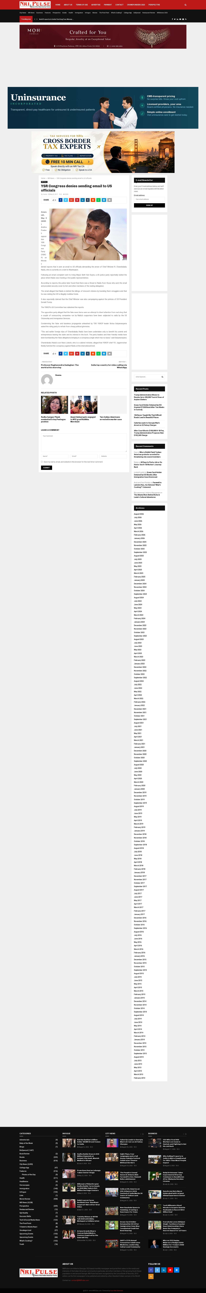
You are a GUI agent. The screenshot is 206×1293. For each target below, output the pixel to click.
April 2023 (138, 653)
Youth (22, 1244)
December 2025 (140, 542)
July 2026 (138, 517)
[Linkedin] (177, 19)
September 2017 (140, 886)
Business (39, 13)
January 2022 (139, 705)
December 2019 (140, 792)
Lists (21, 1195)
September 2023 (140, 636)
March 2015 (138, 991)
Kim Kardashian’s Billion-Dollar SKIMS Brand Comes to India (88, 1142)
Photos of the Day (29, 1175)
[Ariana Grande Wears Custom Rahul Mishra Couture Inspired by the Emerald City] (68, 1234)
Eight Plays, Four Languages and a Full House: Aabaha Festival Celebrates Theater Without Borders (130, 1158)
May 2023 (137, 650)
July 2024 (138, 601)
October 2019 (139, 799)
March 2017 (138, 907)
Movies (95, 13)
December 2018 (140, 834)
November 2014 (140, 1005)
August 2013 (139, 1057)
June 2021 (138, 730)
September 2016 (140, 928)
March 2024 (138, 615)
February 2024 (139, 618)
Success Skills (25, 1216)
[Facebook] (172, 19)
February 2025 (139, 577)
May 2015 (137, 984)
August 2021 (139, 723)
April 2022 (138, 695)
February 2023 (139, 660)
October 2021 (139, 716)
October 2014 (139, 1008)
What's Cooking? (26, 1241)
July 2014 (138, 1019)
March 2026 (138, 531)
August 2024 (139, 598)
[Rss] (185, 19)
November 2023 (140, 629)
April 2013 (138, 1071)
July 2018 (138, 852)
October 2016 (139, 925)
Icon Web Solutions (116, 1290)
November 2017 (140, 879)
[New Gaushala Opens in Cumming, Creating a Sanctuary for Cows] (111, 1211)
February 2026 (139, 535)
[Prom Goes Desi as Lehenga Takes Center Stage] (68, 1173)
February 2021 (139, 744)
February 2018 (139, 869)
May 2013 (137, 1067)
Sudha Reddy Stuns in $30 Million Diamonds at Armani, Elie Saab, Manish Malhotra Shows (88, 1157)
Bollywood (137, 13)
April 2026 (138, 528)
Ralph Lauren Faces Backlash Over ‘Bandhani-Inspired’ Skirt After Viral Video (88, 1203)
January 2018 (139, 872)
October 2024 (139, 591)
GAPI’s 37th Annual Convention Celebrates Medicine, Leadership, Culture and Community (130, 1243)
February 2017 (139, 911)
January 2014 (139, 1040)
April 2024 (138, 611)
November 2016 (140, 921)
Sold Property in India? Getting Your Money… (56, 19)
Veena (45, 194)
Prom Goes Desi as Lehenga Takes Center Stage (88, 1171)
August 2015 (139, 973)
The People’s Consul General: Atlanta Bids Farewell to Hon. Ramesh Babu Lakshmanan (130, 1176)
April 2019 (138, 820)
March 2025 (138, 573)
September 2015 (140, 970)
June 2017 (138, 897)
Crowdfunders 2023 (136, 5)
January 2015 (139, 998)
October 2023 (139, 632)
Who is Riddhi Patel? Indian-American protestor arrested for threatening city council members (148, 454)
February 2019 (139, 827)
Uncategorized (25, 1230)
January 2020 (139, 789)
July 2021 (138, 726)
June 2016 (138, 939)
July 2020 (138, 768)
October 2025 (139, 549)
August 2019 (139, 806)
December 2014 (140, 1001)
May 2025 (137, 566)
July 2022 (138, 684)
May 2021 (137, 733)
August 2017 (139, 890)
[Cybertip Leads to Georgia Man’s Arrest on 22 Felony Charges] (111, 1143)
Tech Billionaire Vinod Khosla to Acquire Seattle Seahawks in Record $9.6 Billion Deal (174, 1208)
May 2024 (137, 608)
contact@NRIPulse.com (80, 1280)
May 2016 (137, 942)
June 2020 (138, 772)
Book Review (24, 1154)
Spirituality (24, 1213)
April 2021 (138, 737)
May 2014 (137, 1026)
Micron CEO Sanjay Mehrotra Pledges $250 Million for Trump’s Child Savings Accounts (173, 1243)
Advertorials (24, 1140)
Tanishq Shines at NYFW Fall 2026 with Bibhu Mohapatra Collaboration (88, 1219)
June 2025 (138, 563)
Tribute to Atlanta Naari (28, 1227)
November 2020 (140, 754)
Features (48, 13)
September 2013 (140, 1053)
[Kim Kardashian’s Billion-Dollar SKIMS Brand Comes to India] (68, 1143)
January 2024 (139, 622)
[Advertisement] (103, 67)
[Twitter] (175, 19)
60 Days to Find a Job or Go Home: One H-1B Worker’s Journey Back (148, 464)
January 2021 (139, 747)
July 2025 (138, 559)
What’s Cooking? (116, 13)
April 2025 (138, 570)
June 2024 (138, 604)
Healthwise (24, 1181)
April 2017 (138, 904)
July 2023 (138, 643)
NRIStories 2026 (162, 13)
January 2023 (139, 664)
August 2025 (139, 556)
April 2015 (138, 987)
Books (64, 13)
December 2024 (140, 584)
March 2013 (138, 1074)
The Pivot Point (104, 13)
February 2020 (139, 786)
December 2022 (140, 667)
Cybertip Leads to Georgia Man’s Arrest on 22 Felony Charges (131, 1142)
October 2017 (139, 883)
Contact (119, 5)
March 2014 (138, 1033)
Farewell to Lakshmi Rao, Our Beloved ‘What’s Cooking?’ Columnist (148, 485)
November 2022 (140, 671)
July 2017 (138, 893)
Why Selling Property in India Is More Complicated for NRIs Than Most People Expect (174, 1159)
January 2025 (139, 580)
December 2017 (140, 876)
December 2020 (140, 751)
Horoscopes (24, 1185)
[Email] (183, 19)
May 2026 (137, 524)
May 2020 (137, 775)
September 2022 (140, 678)
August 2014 (139, 1015)
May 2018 (137, 859)
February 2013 (139, 1078)
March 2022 (138, 698)
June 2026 (138, 521)
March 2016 (138, 949)
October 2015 (139, 967)
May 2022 (137, 692)
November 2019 (140, 796)
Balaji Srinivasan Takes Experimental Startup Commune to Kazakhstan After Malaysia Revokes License (173, 1177)
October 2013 (139, 1050)
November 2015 (140, 963)
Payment (108, 5)
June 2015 (138, 980)
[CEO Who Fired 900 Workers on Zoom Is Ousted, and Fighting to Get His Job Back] (154, 1143)
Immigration (79, 13)
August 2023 (139, 639)
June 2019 (138, 813)
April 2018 (138, 862)
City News (23, 13)
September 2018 (140, 845)
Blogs (22, 1147)
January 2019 (139, 831)
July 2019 (138, 810)
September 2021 (140, 719)
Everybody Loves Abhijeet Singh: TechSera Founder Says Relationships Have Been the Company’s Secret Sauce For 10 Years (174, 1226)
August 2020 (139, 765)
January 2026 (139, 538)
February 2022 (139, 702)
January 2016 (139, 956)
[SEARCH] (162, 376)
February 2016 (139, 953)
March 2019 (138, 824)
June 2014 (138, 1022)
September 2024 (140, 594)
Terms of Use (82, 5)
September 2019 (140, 803)
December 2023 (140, 625)
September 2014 (140, 1012)
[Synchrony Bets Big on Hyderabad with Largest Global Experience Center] (154, 1194)
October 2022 (139, 674)
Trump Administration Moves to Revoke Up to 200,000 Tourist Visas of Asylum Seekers (149, 397)
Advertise (95, 5)
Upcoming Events (26, 1234)
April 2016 (138, 946)
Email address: (139, 195)
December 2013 (140, 1043)
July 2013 (138, 1061)
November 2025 (140, 545)
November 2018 (140, 838)
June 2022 (138, 688)
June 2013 (138, 1064)
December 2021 (140, 709)
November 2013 (140, 1047)
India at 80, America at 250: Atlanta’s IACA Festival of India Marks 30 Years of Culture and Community (131, 1193)
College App (128, 13)
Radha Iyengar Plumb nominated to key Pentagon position (53, 419)
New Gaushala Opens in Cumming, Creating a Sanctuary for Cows (130, 1210)
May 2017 (137, 900)
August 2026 (139, 514)
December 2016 (140, 918)
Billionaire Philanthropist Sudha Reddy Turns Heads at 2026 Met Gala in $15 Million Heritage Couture (88, 1187)
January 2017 (139, 914)
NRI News (31, 13)
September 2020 (140, 761)
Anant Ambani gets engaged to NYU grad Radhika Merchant (82, 419)
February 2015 (139, 994)
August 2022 (139, 681)
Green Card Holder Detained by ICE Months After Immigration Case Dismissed (148, 474)
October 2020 (139, 758)
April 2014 (138, 1029)
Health (71, 13)
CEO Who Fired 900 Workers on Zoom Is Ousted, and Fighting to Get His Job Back (174, 1143)
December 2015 (140, 960)
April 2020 (138, 778)
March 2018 (138, 866)
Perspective (154, 5)
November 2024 (140, 587)
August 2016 (139, 932)
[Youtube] (180, 19)
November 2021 (140, 712)
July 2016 (138, 935)
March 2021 (138, 740)
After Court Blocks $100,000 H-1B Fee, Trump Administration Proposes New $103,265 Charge (149, 433)
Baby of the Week (26, 1143)
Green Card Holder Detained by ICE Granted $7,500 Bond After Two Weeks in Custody (149, 407)
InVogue (87, 13)
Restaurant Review (148, 13)
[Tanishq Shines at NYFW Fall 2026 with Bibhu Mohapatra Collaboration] (68, 1220)
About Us (68, 5)
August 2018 (139, 848)
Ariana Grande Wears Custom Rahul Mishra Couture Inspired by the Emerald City (87, 1234)
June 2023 (138, 646)
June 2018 (138, 855)
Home (57, 5)
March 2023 (138, 657)
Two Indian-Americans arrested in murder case (111, 418)
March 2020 (138, 782)
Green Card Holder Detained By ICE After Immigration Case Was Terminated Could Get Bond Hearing (129, 1226)
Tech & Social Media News (30, 1220)
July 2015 (138, 977)
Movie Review (25, 1199)
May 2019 (137, 817)
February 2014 (139, 1036)
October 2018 (139, 841)
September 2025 (140, 552)
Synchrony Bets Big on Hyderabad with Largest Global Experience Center (174, 1193)
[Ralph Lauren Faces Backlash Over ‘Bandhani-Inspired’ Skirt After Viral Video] (68, 1203)
